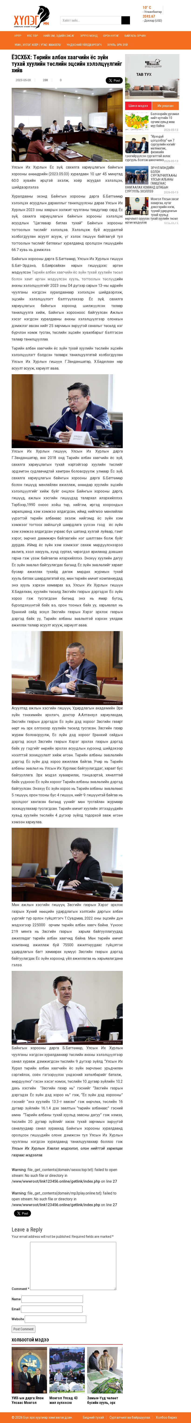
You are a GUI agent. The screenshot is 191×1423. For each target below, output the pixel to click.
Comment (20, 1289)
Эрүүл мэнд (89, 35)
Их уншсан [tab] (166, 106)
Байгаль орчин (135, 35)
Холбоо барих (166, 1417)
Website (18, 1319)
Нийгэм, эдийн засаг (59, 35)
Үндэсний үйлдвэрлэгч (84, 44)
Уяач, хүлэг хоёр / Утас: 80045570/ (37, 44)
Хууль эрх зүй (117, 44)
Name (16, 1299)
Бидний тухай (93, 1417)
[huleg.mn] (32, 15)
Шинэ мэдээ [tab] (138, 106)
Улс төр (32, 35)
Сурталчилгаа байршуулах (129, 1417)
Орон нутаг (111, 35)
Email (16, 1309)
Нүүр (17, 35)
